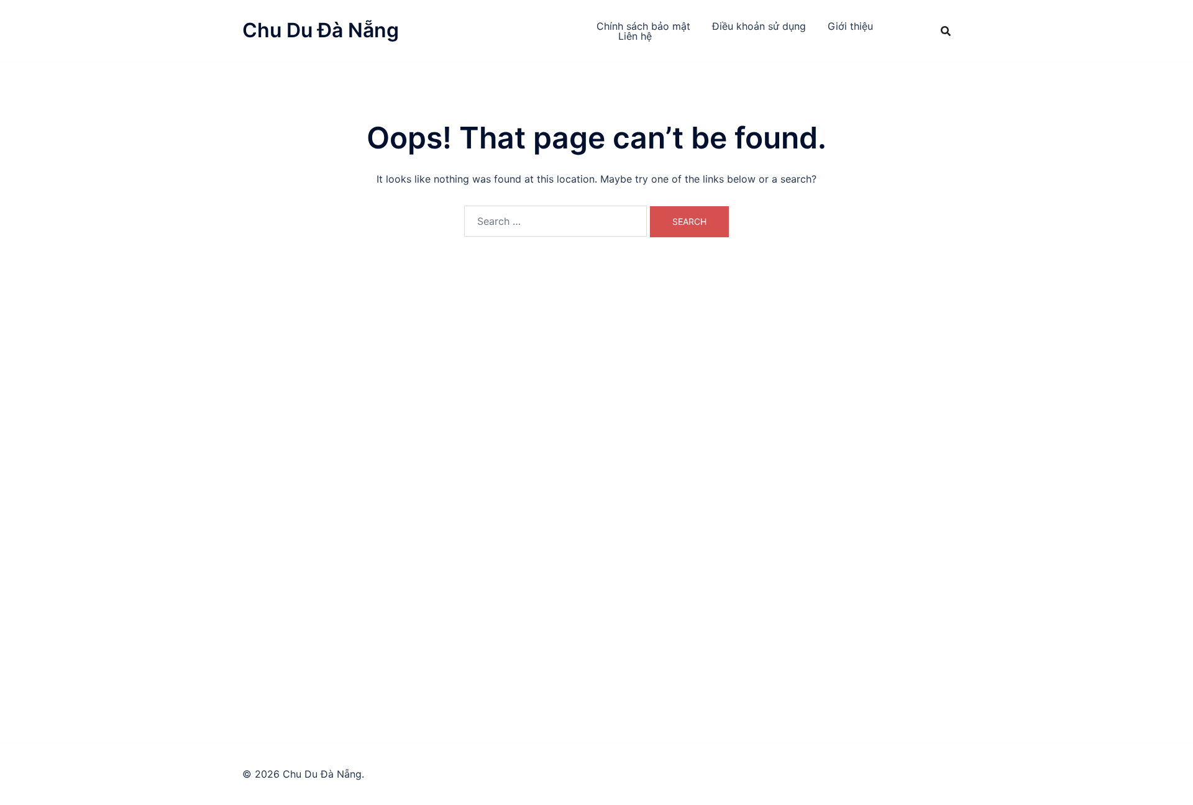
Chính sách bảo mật (643, 26)
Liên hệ (635, 36)
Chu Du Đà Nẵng (320, 30)
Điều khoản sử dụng (759, 26)
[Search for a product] (946, 31)
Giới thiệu (850, 26)
